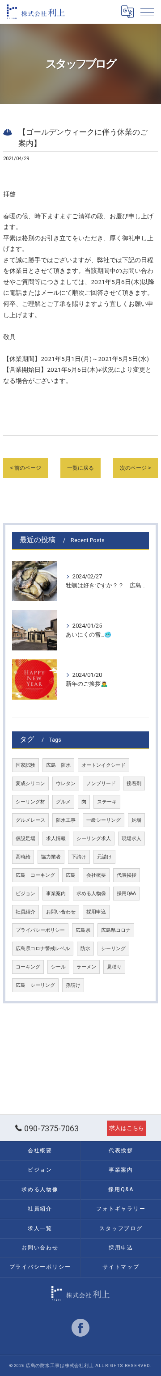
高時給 (23, 857)
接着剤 (134, 783)
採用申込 (96, 912)
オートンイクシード (103, 765)
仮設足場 (25, 838)
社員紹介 (25, 912)
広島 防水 (58, 765)
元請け (104, 857)
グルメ (63, 802)
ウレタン (66, 783)
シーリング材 (30, 802)
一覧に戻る (80, 468)
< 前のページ (25, 468)
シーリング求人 (93, 838)
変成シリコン (30, 783)
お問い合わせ (61, 912)
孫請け (73, 985)
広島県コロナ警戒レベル (43, 948)
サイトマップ (121, 1267)
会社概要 (96, 875)
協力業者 (51, 857)
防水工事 (66, 820)
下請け (79, 857)
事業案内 (56, 893)
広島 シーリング (35, 985)
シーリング (113, 948)
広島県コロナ (116, 930)
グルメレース (30, 820)
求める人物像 (91, 893)
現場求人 (131, 838)
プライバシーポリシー (40, 930)
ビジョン (25, 893)
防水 (85, 948)
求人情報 (56, 838)
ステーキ (107, 802)
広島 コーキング (35, 875)
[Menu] (147, 11)
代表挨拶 (126, 875)
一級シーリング (103, 820)
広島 (71, 875)
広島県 (83, 930)
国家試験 (25, 765)
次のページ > (135, 468)
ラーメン (86, 967)
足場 (136, 820)
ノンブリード (101, 783)
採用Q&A (126, 893)
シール (58, 967)
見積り (114, 967)
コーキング (28, 967)
